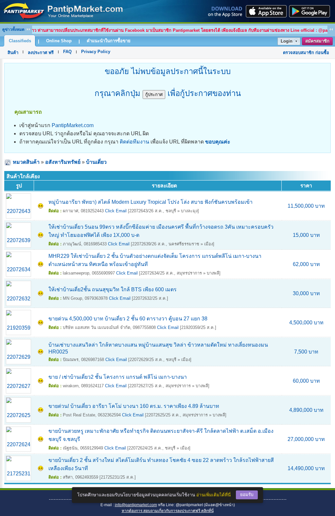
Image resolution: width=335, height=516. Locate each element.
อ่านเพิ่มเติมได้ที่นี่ (213, 494)
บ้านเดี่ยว (96, 162)
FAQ (67, 51)
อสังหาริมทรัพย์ (62, 162)
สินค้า (13, 52)
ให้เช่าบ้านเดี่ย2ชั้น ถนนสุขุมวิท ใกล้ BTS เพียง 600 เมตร (112, 289)
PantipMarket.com (73, 125)
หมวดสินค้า (26, 162)
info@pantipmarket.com (136, 505)
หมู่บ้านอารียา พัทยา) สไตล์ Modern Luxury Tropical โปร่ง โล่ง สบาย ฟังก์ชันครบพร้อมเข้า (150, 202)
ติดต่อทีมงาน (134, 141)
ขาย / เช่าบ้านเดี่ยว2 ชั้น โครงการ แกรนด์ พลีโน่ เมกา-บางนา (117, 377)
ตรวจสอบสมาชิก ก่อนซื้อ (306, 52)
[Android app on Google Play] (311, 11)
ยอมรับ (247, 494)
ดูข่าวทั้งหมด (13, 29)
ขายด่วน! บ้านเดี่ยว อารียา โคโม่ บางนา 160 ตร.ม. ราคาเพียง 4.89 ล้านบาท (133, 406)
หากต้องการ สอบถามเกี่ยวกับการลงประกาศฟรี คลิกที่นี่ (168, 510)
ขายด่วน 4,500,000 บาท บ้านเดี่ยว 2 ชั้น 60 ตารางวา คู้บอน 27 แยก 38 (127, 318)
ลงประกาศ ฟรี (41, 52)
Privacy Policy (95, 51)
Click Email (116, 210)
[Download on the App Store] (265, 11)
